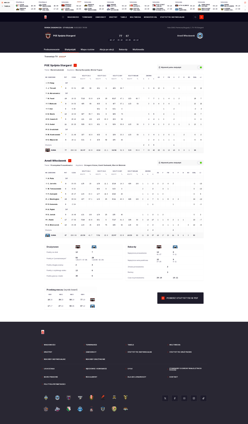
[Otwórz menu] (201, 17)
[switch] (199, 67)
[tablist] (7, 6)
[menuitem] (73, 17)
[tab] (7, 2)
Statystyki (70, 49)
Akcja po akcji (107, 49)
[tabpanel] (131, 6)
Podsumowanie (52, 49)
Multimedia (138, 49)
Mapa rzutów (87, 49)
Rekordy (123, 49)
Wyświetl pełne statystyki (171, 67)
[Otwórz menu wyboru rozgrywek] (63, 17)
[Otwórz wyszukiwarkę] (195, 17)
